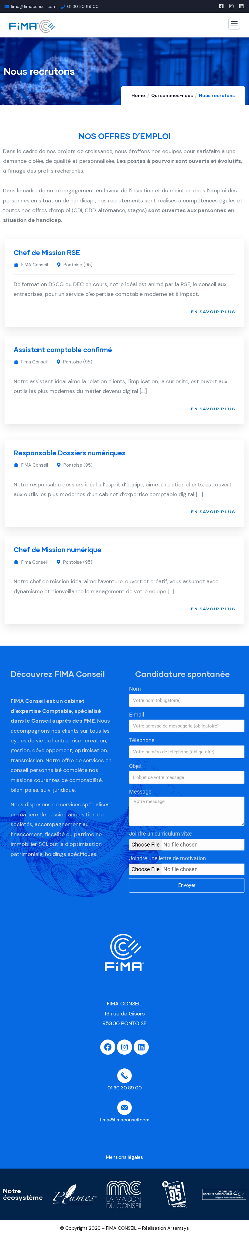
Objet (135, 766)
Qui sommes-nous (172, 96)
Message (140, 791)
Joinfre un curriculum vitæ (160, 833)
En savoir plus (213, 311)
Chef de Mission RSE (47, 252)
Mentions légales (124, 1157)
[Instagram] (124, 1047)
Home (138, 96)
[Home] (124, 952)
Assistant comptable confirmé (63, 349)
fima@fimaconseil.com (33, 6)
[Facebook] (107, 1047)
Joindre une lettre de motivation (167, 858)
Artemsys (178, 1228)
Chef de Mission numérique (57, 549)
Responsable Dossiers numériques (70, 453)
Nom (135, 688)
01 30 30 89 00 (83, 6)
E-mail (136, 714)
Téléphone (142, 740)
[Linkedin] (141, 1047)
